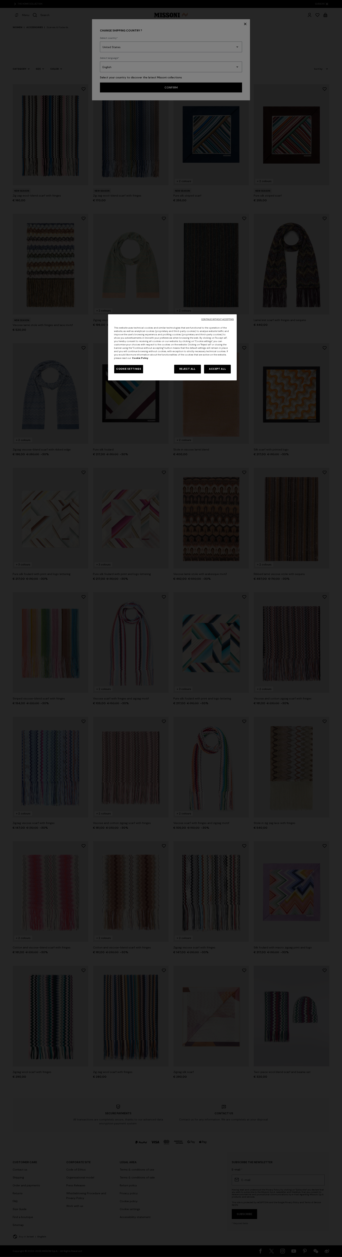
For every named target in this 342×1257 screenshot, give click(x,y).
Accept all (217, 369)
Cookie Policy (140, 358)
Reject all (187, 369)
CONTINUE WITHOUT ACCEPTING (217, 319)
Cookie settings (128, 369)
